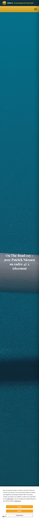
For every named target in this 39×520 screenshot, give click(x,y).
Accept (19, 506)
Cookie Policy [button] (10, 499)
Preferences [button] (17, 501)
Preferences (19, 515)
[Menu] (35, 9)
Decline (19, 511)
